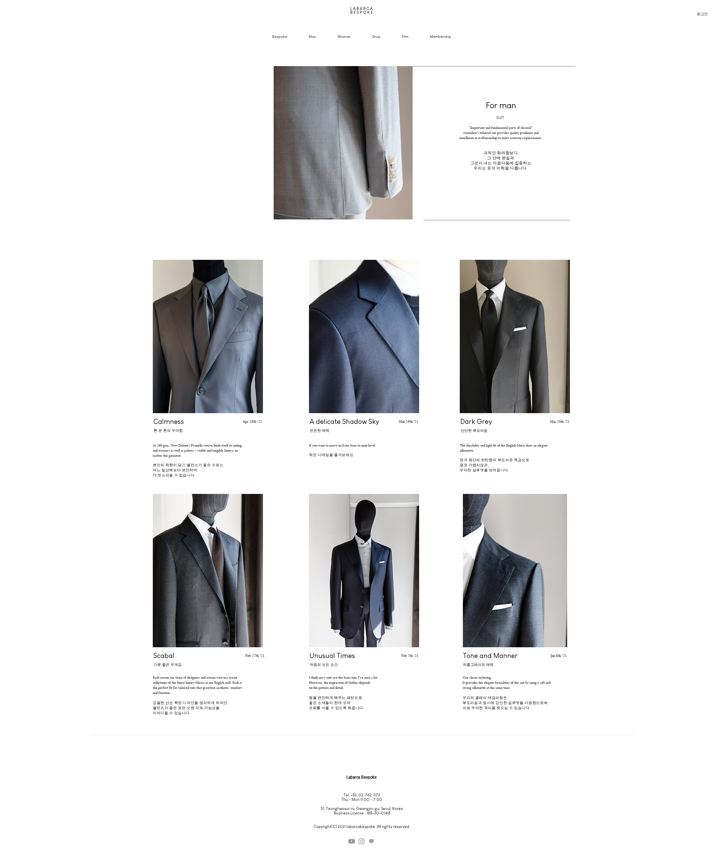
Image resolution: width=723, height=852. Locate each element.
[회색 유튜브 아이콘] (352, 841)
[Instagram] (361, 841)
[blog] (371, 841)
